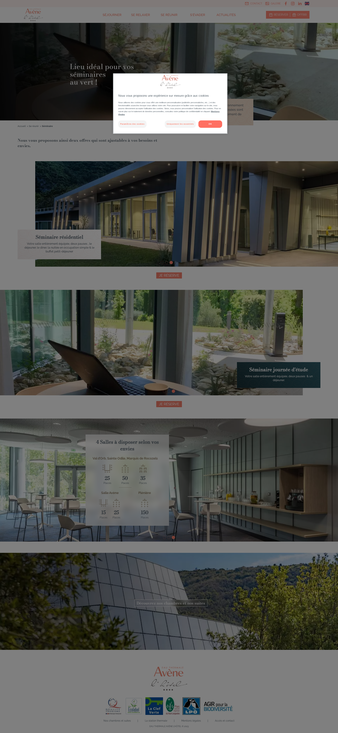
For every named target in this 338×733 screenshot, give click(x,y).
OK (210, 124)
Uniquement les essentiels (180, 124)
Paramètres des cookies (132, 124)
